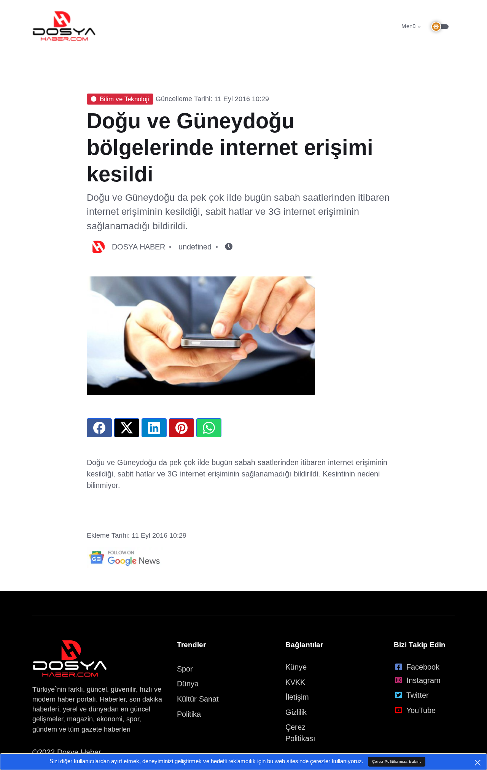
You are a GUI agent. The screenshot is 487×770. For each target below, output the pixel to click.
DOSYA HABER (138, 247)
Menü (408, 26)
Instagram (423, 680)
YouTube (421, 710)
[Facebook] (99, 427)
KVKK (295, 682)
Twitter (417, 695)
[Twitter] (126, 427)
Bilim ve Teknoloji (124, 99)
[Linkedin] (154, 427)
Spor (185, 669)
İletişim (297, 697)
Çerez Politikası (300, 733)
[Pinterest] (181, 427)
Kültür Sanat (198, 699)
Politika (189, 714)
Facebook (422, 667)
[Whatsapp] (208, 427)
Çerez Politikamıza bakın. (397, 761)
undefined (195, 247)
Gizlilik (296, 712)
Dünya (188, 684)
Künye (296, 667)
